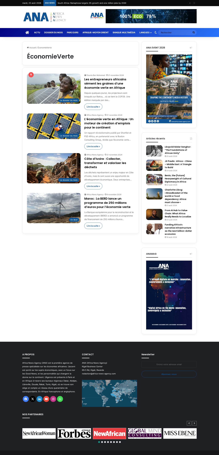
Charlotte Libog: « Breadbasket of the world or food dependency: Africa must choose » (176, 196)
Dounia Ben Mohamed (96, 75)
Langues (144, 32)
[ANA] (44, 17)
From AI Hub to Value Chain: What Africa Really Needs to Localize (178, 213)
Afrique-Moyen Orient (96, 32)
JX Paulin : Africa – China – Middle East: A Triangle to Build (178, 164)
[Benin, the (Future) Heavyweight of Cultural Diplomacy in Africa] (154, 179)
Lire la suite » (93, 106)
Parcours (72, 32)
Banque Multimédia (124, 32)
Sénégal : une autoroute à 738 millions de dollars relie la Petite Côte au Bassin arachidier (99, 3)
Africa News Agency (95, 115)
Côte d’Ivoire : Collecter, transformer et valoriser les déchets (105, 163)
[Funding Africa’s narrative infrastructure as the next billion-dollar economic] (154, 228)
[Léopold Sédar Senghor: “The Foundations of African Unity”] (154, 151)
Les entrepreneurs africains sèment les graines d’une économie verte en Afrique (105, 83)
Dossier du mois (53, 32)
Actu (37, 32)
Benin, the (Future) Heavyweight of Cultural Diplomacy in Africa (178, 178)
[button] (194, 423)
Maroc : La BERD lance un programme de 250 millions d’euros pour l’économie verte (107, 202)
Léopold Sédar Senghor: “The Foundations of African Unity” (178, 150)
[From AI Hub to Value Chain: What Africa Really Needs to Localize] (154, 214)
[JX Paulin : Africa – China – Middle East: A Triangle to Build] (154, 165)
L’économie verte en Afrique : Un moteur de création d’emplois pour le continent (108, 123)
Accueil (32, 47)
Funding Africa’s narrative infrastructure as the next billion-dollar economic (178, 229)
